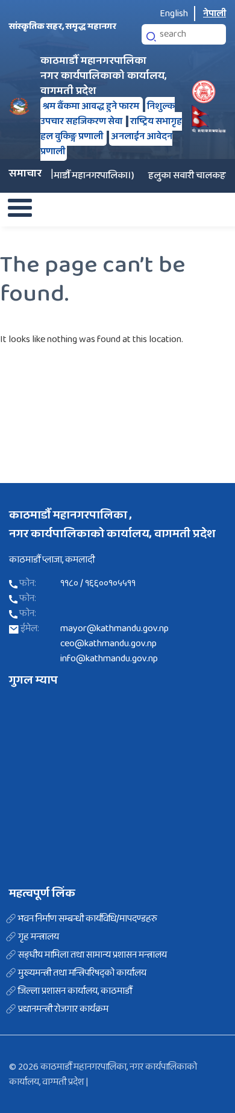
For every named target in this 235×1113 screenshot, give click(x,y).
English (174, 13)
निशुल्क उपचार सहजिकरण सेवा (107, 114)
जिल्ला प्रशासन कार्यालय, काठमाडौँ (75, 991)
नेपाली (214, 13)
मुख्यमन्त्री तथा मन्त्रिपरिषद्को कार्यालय (82, 973)
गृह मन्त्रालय (38, 937)
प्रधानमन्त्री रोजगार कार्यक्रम (63, 1009)
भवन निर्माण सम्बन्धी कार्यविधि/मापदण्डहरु (87, 919)
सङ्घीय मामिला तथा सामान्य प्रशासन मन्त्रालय (92, 955)
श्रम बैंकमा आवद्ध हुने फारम (91, 106)
